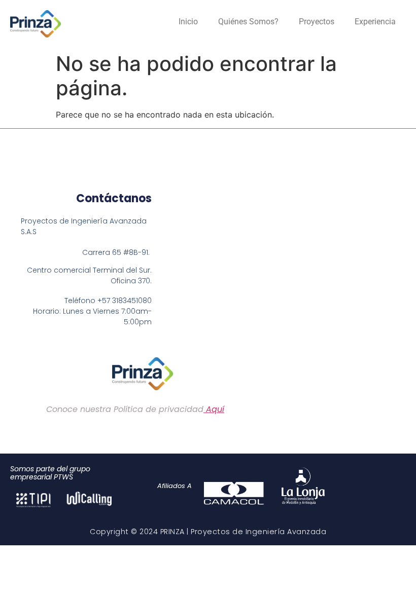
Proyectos (316, 21)
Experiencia (375, 21)
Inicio (188, 21)
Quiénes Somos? (248, 21)
